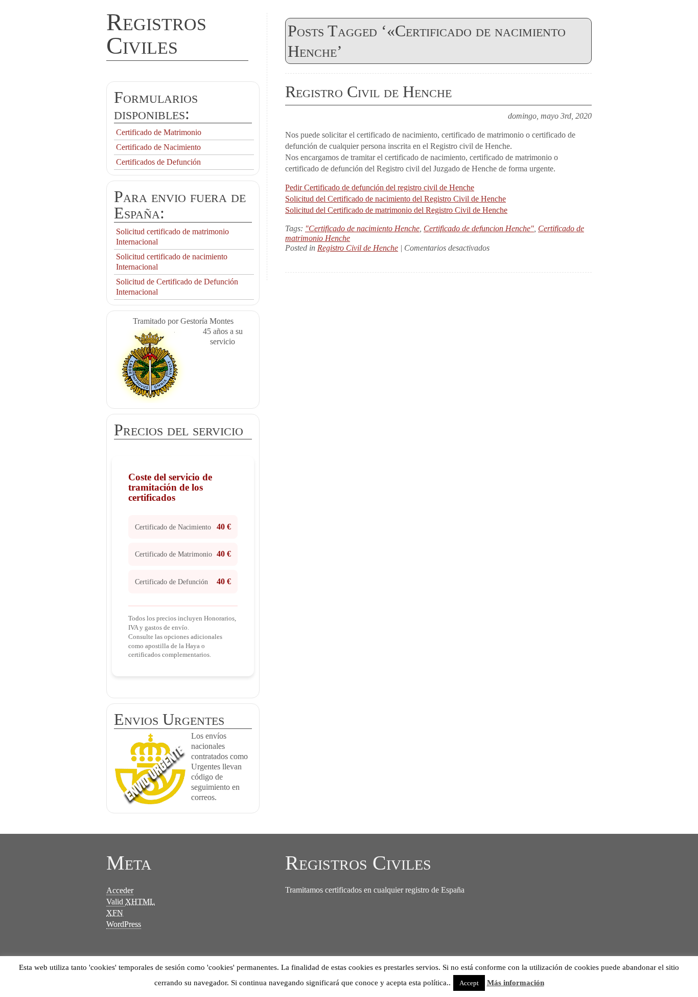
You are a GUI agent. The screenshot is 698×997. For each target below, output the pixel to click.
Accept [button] (469, 983)
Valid (130, 901)
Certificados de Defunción (158, 162)
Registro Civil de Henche (368, 91)
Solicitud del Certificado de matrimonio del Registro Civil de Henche (396, 210)
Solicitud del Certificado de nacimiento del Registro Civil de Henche (395, 198)
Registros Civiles (156, 33)
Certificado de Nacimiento (158, 147)
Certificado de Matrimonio (158, 132)
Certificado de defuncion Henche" (479, 228)
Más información (515, 983)
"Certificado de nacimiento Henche (362, 228)
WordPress (123, 924)
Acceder (119, 890)
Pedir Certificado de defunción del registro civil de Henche (379, 187)
